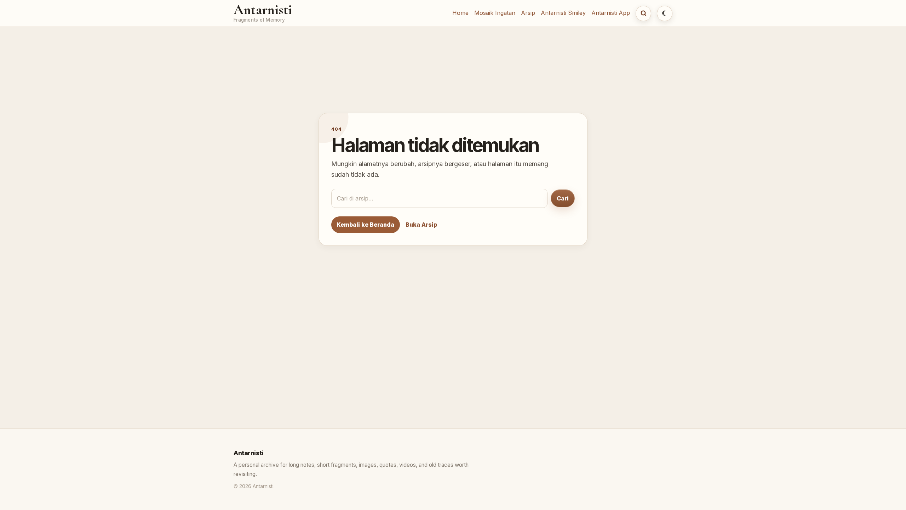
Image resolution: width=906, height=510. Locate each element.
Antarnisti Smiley (563, 12)
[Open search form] (643, 13)
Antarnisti (263, 10)
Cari (563, 198)
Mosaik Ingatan (494, 12)
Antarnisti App (610, 12)
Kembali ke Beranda (365, 224)
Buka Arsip (421, 224)
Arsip (528, 12)
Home (460, 12)
